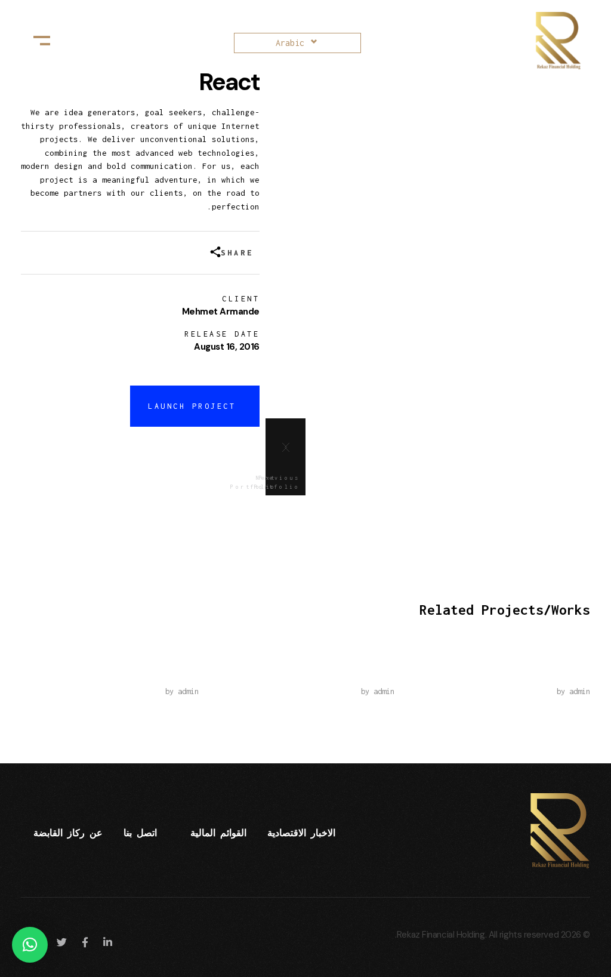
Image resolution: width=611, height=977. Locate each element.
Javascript (171, 674)
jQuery (573, 674)
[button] (30, 945)
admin (579, 691)
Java (383, 674)
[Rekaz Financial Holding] (551, 41)
